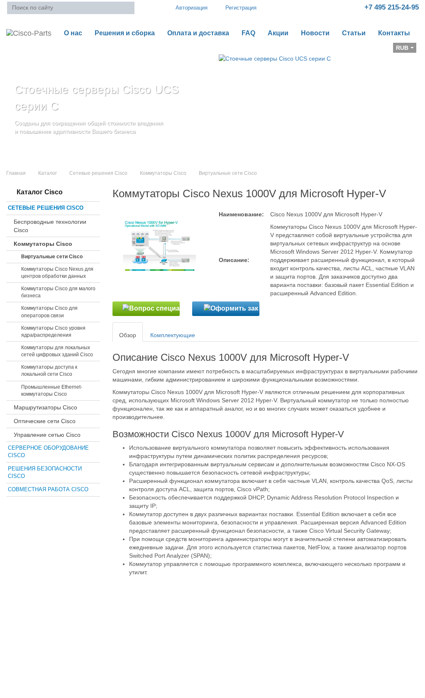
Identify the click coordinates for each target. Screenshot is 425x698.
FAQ (248, 33)
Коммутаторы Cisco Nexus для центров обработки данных (57, 272)
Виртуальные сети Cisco (52, 257)
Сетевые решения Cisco (98, 173)
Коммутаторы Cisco (163, 173)
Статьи (354, 33)
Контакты (394, 33)
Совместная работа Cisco (48, 489)
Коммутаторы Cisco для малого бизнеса (58, 292)
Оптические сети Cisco (45, 421)
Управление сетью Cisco (47, 434)
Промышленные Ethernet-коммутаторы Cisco (51, 390)
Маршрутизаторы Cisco (45, 407)
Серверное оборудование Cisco (48, 452)
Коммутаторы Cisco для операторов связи (49, 311)
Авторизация (192, 8)
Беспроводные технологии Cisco (50, 225)
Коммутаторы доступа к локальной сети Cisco (49, 370)
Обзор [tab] (127, 335)
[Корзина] (13, 50)
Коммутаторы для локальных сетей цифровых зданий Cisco (57, 351)
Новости (315, 33)
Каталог (47, 173)
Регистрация (240, 8)
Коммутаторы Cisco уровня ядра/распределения (53, 331)
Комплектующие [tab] (172, 335)
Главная (16, 173)
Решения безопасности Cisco (45, 472)
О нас (73, 33)
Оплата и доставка (198, 33)
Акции (278, 33)
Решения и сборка (125, 33)
